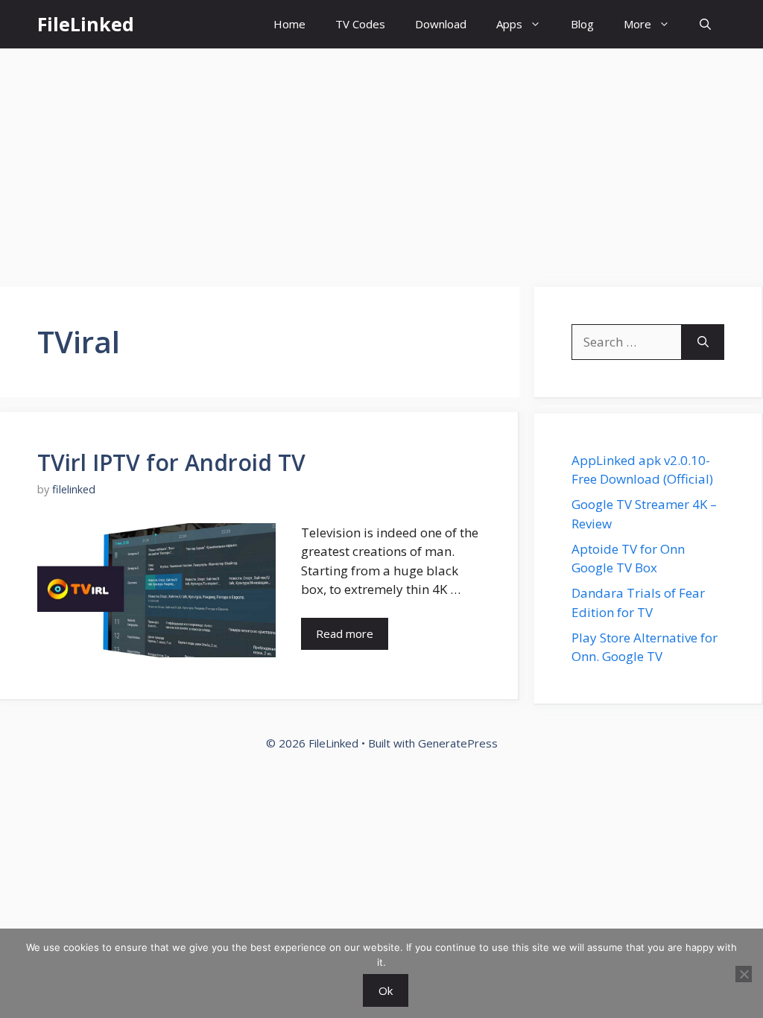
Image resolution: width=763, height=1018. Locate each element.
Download (440, 23)
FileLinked (85, 24)
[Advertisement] (381, 160)
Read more (344, 633)
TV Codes (360, 23)
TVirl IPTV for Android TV (171, 462)
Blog (582, 23)
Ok (386, 990)
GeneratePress (458, 743)
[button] (705, 24)
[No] (743, 974)
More (637, 23)
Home (289, 23)
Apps (509, 23)
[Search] (703, 342)
